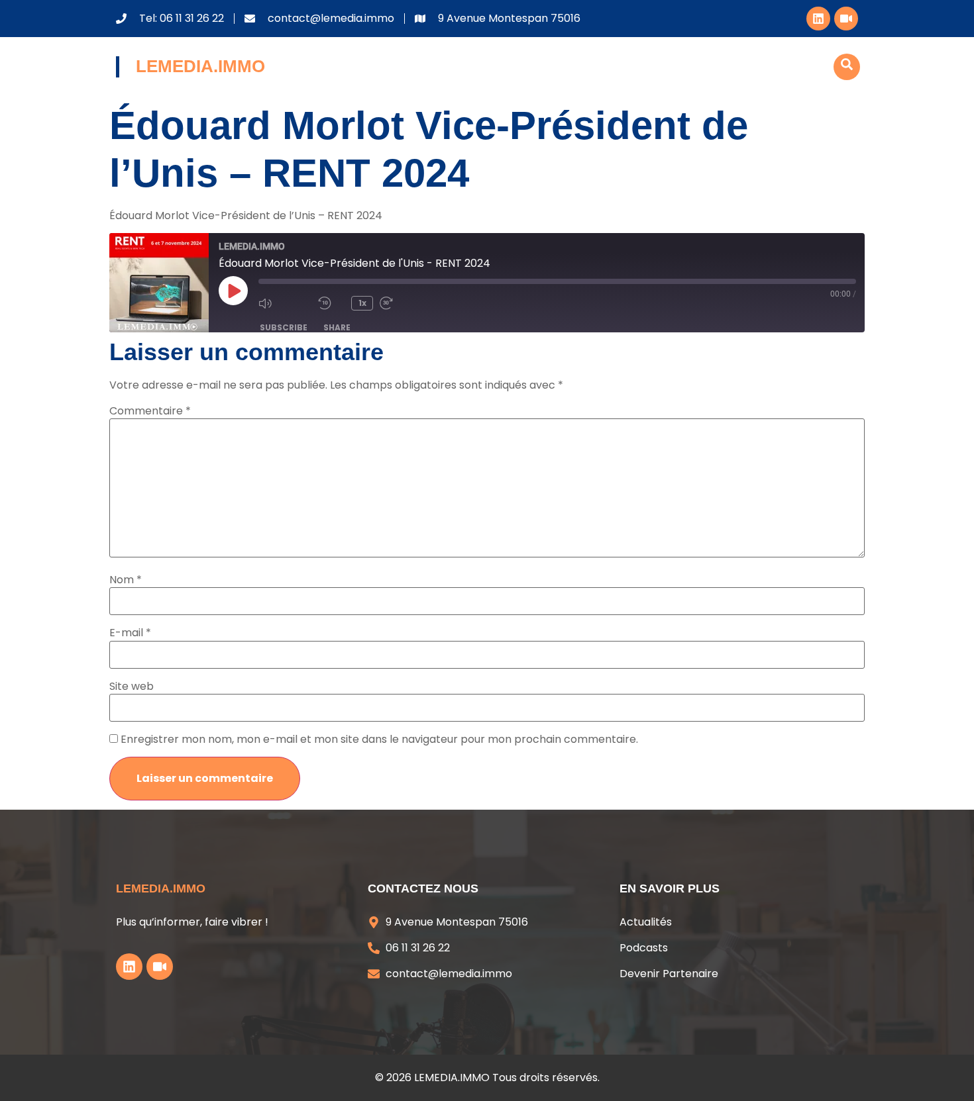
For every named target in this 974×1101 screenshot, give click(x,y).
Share (337, 327)
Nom (125, 580)
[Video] (846, 18)
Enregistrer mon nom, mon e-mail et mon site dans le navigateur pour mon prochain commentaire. (379, 739)
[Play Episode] (233, 290)
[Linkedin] (818, 18)
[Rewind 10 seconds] (331, 303)
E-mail (130, 633)
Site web (131, 686)
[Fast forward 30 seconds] (406, 303)
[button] (847, 67)
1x (362, 303)
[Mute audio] (284, 303)
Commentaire (150, 411)
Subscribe (283, 327)
